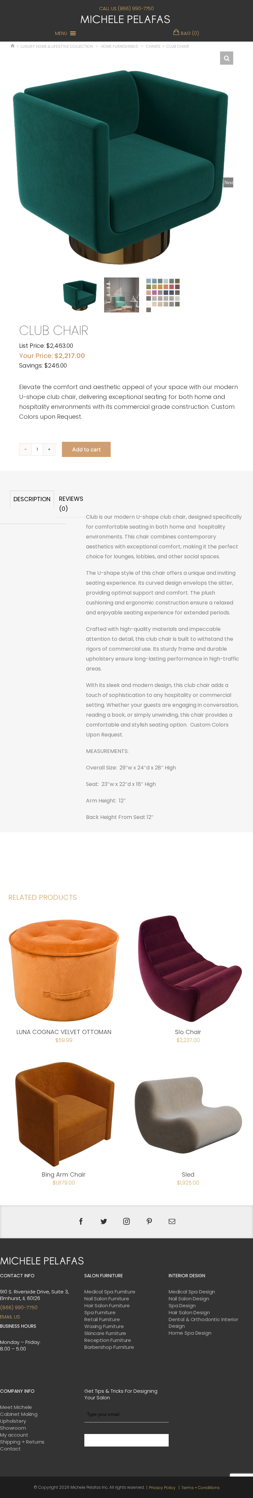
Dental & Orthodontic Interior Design (203, 1322)
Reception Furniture (107, 1340)
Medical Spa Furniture (109, 1291)
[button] (61, 33)
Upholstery (13, 1421)
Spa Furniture (100, 1312)
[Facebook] (81, 1221)
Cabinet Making (19, 1414)
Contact (10, 1449)
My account (14, 1435)
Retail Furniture (102, 1319)
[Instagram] (126, 1221)
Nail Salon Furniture (106, 1298)
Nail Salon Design (189, 1298)
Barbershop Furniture (109, 1347)
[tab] (32, 504)
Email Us (10, 1316)
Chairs (153, 46)
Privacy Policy (162, 1487)
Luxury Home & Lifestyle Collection (57, 46)
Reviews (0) (71, 504)
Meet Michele (16, 1407)
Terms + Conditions (200, 1487)
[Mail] (172, 1221)
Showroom (13, 1428)
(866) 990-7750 (19, 1307)
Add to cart (86, 449)
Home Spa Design (190, 1333)
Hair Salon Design (189, 1312)
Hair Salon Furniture (107, 1305)
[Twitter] (103, 1221)
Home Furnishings (119, 46)
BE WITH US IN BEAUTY (126, 1440)
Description (32, 499)
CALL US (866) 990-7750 (126, 8)
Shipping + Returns (22, 1442)
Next (228, 182)
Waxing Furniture (104, 1326)
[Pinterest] (149, 1221)
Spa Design (182, 1305)
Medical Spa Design (192, 1291)
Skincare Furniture (105, 1333)
